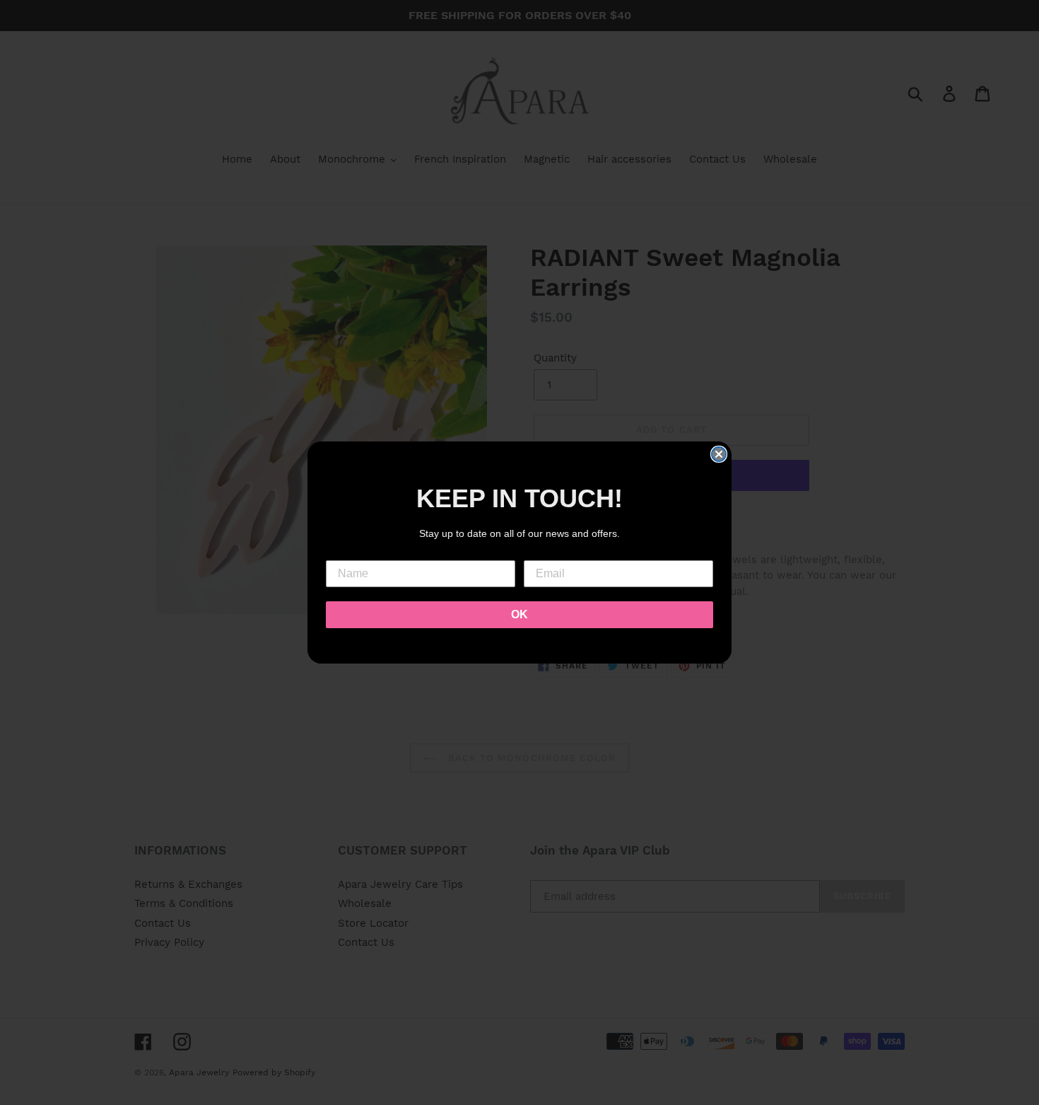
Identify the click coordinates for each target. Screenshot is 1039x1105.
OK (519, 614)
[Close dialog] (719, 454)
